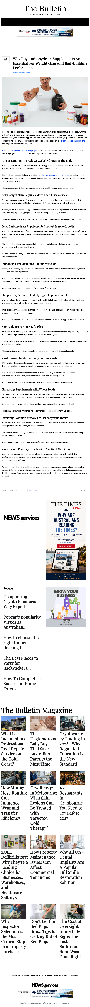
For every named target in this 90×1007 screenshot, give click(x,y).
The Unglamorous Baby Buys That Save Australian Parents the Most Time (43, 749)
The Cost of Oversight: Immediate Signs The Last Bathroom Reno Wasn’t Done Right (71, 938)
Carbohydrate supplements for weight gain (19, 150)
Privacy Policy (36, 975)
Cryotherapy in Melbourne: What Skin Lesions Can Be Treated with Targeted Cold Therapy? (43, 808)
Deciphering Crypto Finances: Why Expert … (20, 601)
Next (30, 490)
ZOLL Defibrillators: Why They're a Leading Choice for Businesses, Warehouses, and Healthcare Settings (14, 874)
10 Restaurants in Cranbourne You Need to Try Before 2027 (71, 803)
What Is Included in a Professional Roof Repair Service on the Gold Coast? (13, 749)
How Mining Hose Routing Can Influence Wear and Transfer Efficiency (14, 803)
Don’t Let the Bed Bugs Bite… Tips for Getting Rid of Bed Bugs (43, 931)
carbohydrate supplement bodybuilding (53, 175)
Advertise (57, 975)
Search (66, 975)
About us (25, 975)
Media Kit (74, 975)
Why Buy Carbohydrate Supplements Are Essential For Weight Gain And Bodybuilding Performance (50, 63)
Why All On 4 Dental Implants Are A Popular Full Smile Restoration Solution (72, 867)
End (36, 490)
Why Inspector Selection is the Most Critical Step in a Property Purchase (13, 936)
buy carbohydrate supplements (72, 141)
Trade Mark (48, 975)
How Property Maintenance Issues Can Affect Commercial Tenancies (43, 864)
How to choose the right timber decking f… (21, 642)
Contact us (16, 975)
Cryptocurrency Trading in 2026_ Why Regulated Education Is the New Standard (73, 749)
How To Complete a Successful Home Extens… (22, 683)
